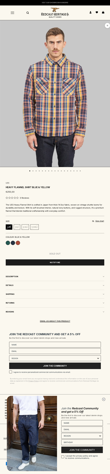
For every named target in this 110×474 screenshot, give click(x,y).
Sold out (55, 253)
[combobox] (54, 358)
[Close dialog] (103, 399)
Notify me (55, 262)
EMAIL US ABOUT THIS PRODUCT (55, 321)
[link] (17, 198)
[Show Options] (98, 358)
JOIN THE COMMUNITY (55, 366)
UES (7, 183)
